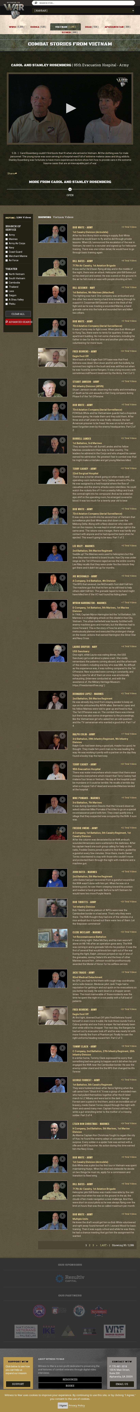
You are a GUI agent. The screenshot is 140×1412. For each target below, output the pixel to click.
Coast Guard (15, 251)
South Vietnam (17, 278)
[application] (70, 108)
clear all (18, 314)
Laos (11, 291)
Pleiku (12, 303)
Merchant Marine (18, 256)
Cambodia (14, 282)
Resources (70, 1379)
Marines (13, 239)
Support (18, 1384)
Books (70, 1385)
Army (12, 234)
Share (11, 173)
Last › (104, 1245)
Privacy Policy (77, 1405)
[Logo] (122, 82)
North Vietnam (17, 274)
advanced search (19, 322)
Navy (11, 247)
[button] (70, 108)
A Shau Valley (16, 299)
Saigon (12, 295)
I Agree (63, 1405)
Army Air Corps (17, 243)
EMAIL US (122, 1384)
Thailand (13, 286)
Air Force (13, 260)
